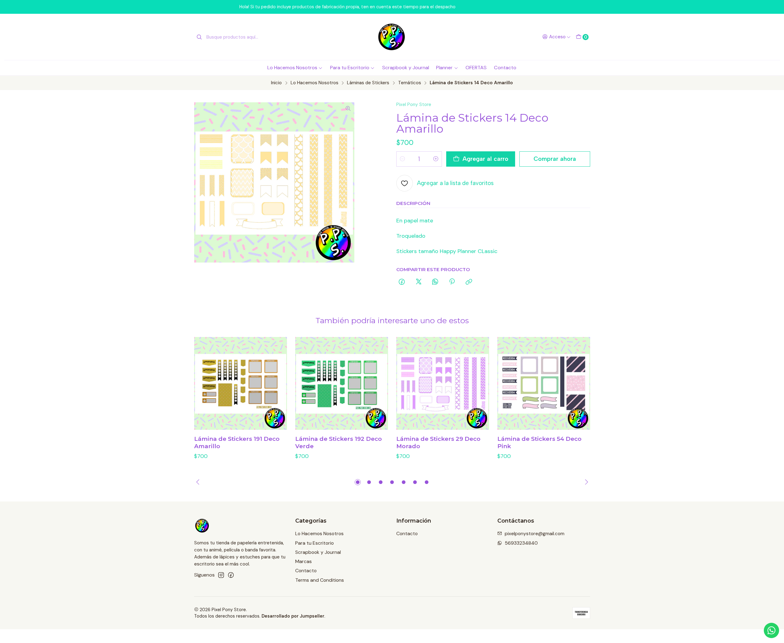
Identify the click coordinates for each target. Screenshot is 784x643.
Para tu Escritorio (349, 67)
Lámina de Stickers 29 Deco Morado (438, 442)
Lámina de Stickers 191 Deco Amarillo (237, 442)
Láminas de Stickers (368, 83)
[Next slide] (585, 482)
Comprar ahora (554, 158)
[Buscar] (199, 37)
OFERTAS (476, 67)
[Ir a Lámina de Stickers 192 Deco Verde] (341, 383)
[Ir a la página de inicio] (392, 37)
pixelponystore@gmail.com (534, 533)
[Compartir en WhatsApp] (435, 282)
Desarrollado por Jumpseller (293, 616)
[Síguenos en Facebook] (231, 575)
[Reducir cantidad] (402, 159)
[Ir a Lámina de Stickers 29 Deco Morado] (442, 383)
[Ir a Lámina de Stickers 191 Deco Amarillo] (240, 383)
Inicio (276, 83)
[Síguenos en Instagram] (221, 575)
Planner (444, 67)
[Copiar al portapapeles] (469, 282)
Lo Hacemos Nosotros (292, 67)
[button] (357, 482)
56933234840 (521, 543)
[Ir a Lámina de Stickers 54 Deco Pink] (543, 383)
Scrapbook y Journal (405, 67)
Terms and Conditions (319, 580)
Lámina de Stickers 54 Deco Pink (539, 442)
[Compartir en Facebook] (402, 282)
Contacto (505, 67)
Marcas (303, 561)
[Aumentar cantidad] (436, 159)
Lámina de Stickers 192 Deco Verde (338, 442)
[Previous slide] (198, 482)
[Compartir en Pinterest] (452, 282)
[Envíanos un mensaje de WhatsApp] (771, 630)
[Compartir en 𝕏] (418, 282)
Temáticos (409, 83)
